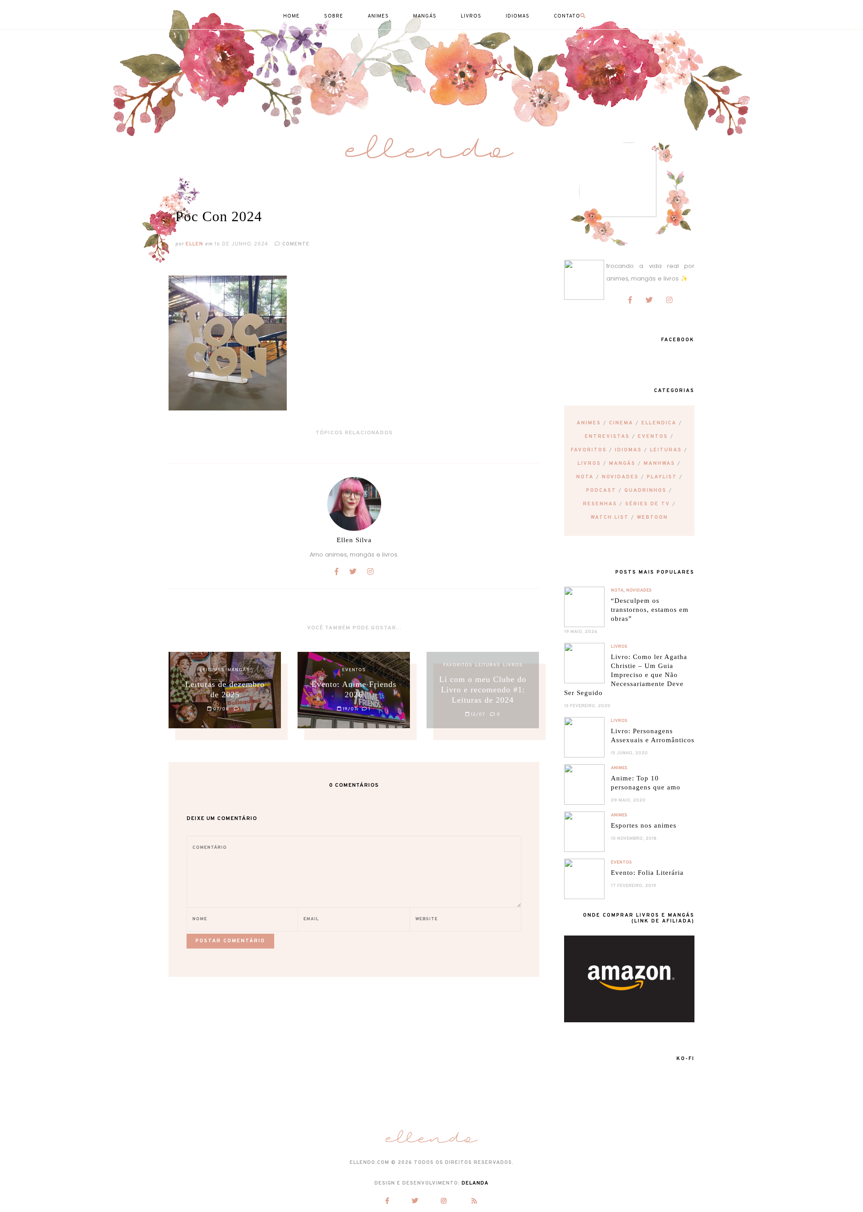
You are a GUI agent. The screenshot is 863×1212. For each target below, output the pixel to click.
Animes (589, 423)
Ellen (194, 244)
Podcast (601, 490)
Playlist (662, 477)
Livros (589, 463)
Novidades (620, 477)
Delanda (475, 1183)
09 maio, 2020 (628, 800)
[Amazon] (629, 1020)
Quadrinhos (645, 490)
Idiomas (628, 450)
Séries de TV (647, 504)
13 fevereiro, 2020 (587, 706)
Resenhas (600, 504)
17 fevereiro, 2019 (633, 886)
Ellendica (658, 423)
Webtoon (652, 517)
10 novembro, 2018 (634, 839)
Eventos (653, 436)
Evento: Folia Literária (647, 872)
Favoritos (589, 450)
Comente (295, 244)
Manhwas (659, 463)
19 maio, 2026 (580, 632)
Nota (585, 477)
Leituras (666, 450)
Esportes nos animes (643, 825)
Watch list (610, 517)
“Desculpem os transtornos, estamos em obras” (650, 609)
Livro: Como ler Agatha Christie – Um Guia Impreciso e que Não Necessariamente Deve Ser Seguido (625, 674)
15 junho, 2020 (629, 753)
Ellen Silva (354, 540)
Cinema (621, 423)
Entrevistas (607, 436)
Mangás (622, 463)
